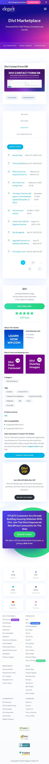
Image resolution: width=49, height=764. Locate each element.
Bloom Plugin (30, 654)
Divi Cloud (29, 630)
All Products (10, 45)
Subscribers (36, 591)
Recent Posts (30, 669)
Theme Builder (7, 643)
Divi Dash (29, 647)
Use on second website (17, 211)
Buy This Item (24, 306)
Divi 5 (28, 623)
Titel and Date (17, 163)
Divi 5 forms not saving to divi (18, 184)
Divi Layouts (7, 626)
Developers (6, 654)
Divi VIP (28, 640)
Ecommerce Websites (10, 640)
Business (28, 680)
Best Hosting (30, 693)
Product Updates (31, 673)
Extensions (40, 45)
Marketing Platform (9, 647)
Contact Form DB (35, 396)
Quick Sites (6, 630)
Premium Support (8, 657)
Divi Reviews (7, 716)
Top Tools (29, 690)
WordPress (29, 683)
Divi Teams (29, 637)
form (29, 401)
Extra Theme (30, 650)
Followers (13, 576)
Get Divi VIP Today (24, 497)
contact (9, 392)
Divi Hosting (30, 643)
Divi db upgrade (18, 232)
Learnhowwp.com (33, 331)
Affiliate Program (8, 719)
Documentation (8, 669)
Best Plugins (30, 686)
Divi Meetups (7, 702)
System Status (7, 683)
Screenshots (28, 97)
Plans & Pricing (30, 660)
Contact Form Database (15, 396)
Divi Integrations (8, 712)
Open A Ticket (15, 147)
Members (36, 576)
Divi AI (28, 633)
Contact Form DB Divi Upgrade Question (20, 222)
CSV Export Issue (18, 251)
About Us (29, 702)
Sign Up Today (24, 534)
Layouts (12, 53)
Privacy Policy (30, 716)
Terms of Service (31, 712)
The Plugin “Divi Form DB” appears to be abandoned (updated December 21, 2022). (22, 197)
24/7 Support (7, 676)
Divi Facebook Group (9, 705)
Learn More (33, 2)
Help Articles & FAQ (9, 673)
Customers (36, 53)
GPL (6, 416)
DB (20, 401)
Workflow (6, 637)
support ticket (33, 446)
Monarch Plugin (31, 657)
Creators (23, 53)
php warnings (17, 155)
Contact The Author (24, 455)
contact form (23, 392)
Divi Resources (30, 676)
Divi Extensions (12, 381)
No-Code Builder (8, 633)
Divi (27, 619)
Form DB (10, 405)
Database (10, 401)
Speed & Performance (10, 650)
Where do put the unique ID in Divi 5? (19, 172)
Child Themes (25, 45)
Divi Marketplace (31, 626)
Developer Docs (8, 680)
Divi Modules (7, 623)
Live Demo (12, 97)
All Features (6, 619)
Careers (28, 705)
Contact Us (29, 709)
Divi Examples (7, 709)
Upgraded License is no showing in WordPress (21, 241)
